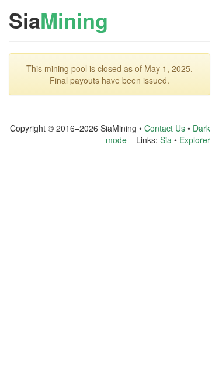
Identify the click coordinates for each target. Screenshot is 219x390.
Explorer (194, 140)
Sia (58, 20)
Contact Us (164, 128)
